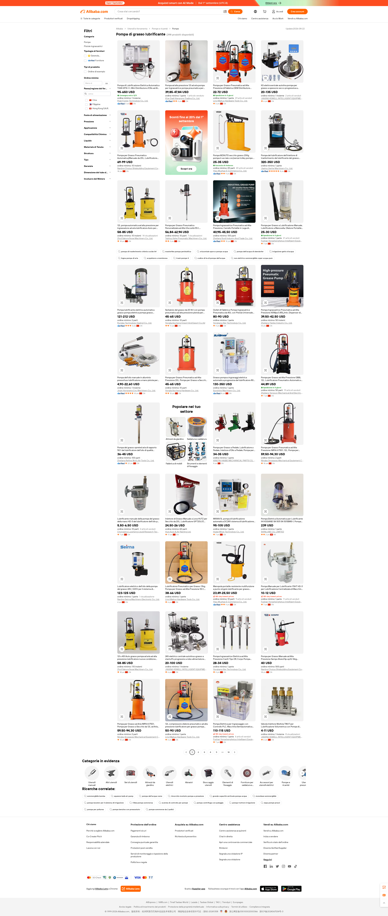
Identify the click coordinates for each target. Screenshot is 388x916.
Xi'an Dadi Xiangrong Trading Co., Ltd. (182, 98)
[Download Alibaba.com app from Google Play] (291, 889)
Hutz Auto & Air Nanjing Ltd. (178, 532)
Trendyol (226, 902)
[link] (384, 887)
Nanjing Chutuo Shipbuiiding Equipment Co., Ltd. (138, 168)
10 (229, 752)
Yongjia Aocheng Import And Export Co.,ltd (185, 323)
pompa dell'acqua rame (152, 796)
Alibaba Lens (101, 889)
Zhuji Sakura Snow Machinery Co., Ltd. (135, 238)
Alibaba (119, 28)
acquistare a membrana (157, 258)
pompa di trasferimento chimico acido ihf (138, 251)
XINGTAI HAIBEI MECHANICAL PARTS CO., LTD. (234, 460)
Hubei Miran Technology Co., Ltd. (228, 532)
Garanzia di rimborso (140, 836)
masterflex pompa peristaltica (178, 251)
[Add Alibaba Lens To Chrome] (131, 889)
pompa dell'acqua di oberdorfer (250, 251)
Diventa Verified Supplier (275, 848)
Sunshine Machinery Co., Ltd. (226, 390)
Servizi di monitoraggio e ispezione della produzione (149, 855)
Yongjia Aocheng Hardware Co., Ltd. (182, 390)
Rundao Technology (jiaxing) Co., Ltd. (134, 323)
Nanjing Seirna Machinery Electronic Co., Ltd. (138, 599)
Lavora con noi (93, 848)
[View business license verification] (221, 911)
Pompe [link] (175, 28)
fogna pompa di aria (129, 258)
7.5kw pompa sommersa (142, 803)
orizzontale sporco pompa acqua (214, 251)
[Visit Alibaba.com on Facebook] (265, 866)
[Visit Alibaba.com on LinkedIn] (271, 866)
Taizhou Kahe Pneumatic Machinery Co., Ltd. (186, 238)
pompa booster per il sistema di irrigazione (105, 803)
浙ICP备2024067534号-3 (271, 911)
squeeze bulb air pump (123, 796)
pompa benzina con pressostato (126, 809)
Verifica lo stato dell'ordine (275, 842)
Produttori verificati (184, 830)
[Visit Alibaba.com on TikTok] (295, 866)
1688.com (162, 902)
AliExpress (151, 902)
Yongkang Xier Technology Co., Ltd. (229, 323)
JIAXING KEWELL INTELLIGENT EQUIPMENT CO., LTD (282, 98)
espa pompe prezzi (272, 803)
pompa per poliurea (95, 809)
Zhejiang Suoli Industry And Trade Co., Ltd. (233, 238)
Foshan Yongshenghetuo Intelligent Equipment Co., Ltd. (282, 241)
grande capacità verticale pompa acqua (230, 796)
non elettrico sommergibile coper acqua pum (253, 258)
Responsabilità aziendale (97, 842)
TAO (218, 902)
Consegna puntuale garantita (144, 842)
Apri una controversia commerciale (235, 842)
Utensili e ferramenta (137, 28)
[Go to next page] (234, 752)
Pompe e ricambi (160, 28)
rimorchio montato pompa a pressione (187, 796)
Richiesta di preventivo (185, 836)
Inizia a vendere (270, 836)
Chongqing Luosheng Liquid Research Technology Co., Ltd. (138, 532)
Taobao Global (206, 902)
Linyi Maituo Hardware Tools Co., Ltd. (230, 101)
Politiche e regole (139, 862)
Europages (238, 902)
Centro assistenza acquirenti (232, 830)
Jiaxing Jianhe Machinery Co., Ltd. (277, 168)
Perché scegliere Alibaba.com (100, 830)
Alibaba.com (250, 889)
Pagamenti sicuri (138, 830)
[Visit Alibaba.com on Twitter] (277, 866)
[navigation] (97, 390)
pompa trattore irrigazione (243, 803)
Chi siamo (91, 824)
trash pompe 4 (182, 258)
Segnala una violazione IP (231, 854)
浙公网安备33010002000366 (243, 911)
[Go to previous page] (186, 752)
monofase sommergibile (266, 796)
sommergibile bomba (96, 796)
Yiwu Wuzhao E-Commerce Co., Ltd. (230, 171)
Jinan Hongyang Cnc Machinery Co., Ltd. (136, 390)
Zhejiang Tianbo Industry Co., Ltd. (276, 323)
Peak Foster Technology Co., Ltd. (132, 101)
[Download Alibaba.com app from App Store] (269, 889)
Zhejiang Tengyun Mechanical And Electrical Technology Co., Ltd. (282, 393)
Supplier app (198, 889)
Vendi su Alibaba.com (273, 830)
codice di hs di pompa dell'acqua (211, 258)
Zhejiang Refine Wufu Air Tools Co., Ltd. (135, 460)
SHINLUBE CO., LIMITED (272, 532)
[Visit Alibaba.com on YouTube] (289, 866)
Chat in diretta (225, 836)
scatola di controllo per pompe (175, 803)
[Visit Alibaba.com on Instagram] (283, 866)
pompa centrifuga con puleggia (210, 803)
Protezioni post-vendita (141, 848)
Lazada (194, 902)
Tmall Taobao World (179, 902)
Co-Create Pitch (94, 836)
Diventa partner (270, 854)
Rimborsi (223, 848)
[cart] (265, 12)
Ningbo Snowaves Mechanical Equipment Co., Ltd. (282, 460)
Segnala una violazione (229, 859)
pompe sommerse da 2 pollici (161, 809)
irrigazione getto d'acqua (283, 251)
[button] (225, 11)
